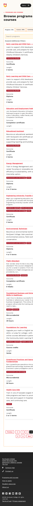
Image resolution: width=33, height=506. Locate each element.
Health (9, 309)
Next (29, 436)
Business (24, 275)
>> (23, 436)
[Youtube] (13, 494)
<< (17, 432)
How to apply (7, 481)
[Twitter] (7, 494)
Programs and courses (14, 12)
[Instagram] (10, 494)
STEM (29, 177)
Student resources (8, 484)
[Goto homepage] (16, 5)
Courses (20, 29)
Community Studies (13, 58)
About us (5, 487)
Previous (10, 432)
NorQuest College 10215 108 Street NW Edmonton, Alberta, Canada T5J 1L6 (12, 461)
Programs (9, 29)
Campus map (10, 468)
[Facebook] (3, 494)
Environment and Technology (16, 177)
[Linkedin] (17, 494)
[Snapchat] (20, 494)
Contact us (9, 471)
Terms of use (6, 501)
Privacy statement (19, 501)
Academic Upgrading (13, 208)
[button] (25, 5)
